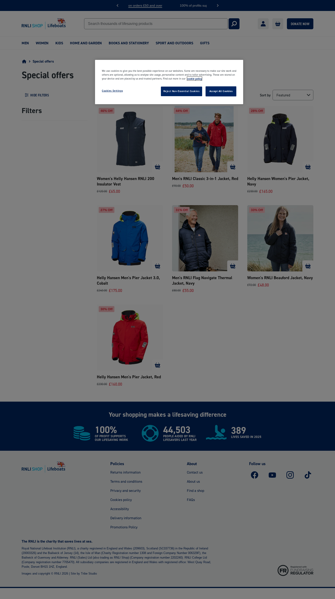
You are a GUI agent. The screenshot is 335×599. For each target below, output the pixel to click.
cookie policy (194, 78)
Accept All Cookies (220, 91)
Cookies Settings (112, 90)
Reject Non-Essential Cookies (181, 91)
